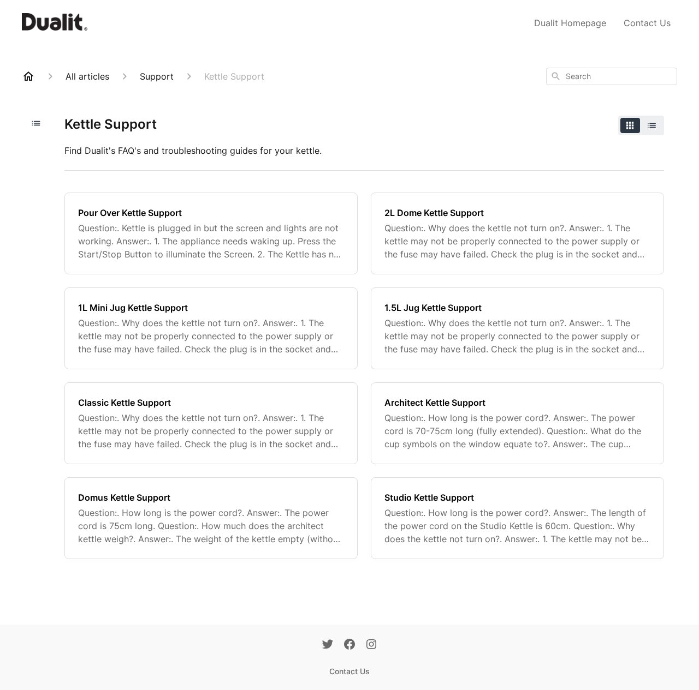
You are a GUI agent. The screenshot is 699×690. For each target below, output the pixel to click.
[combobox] (611, 76)
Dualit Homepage (570, 22)
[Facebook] (349, 645)
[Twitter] (327, 645)
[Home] (28, 76)
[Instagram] (371, 645)
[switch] (641, 125)
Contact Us (647, 22)
